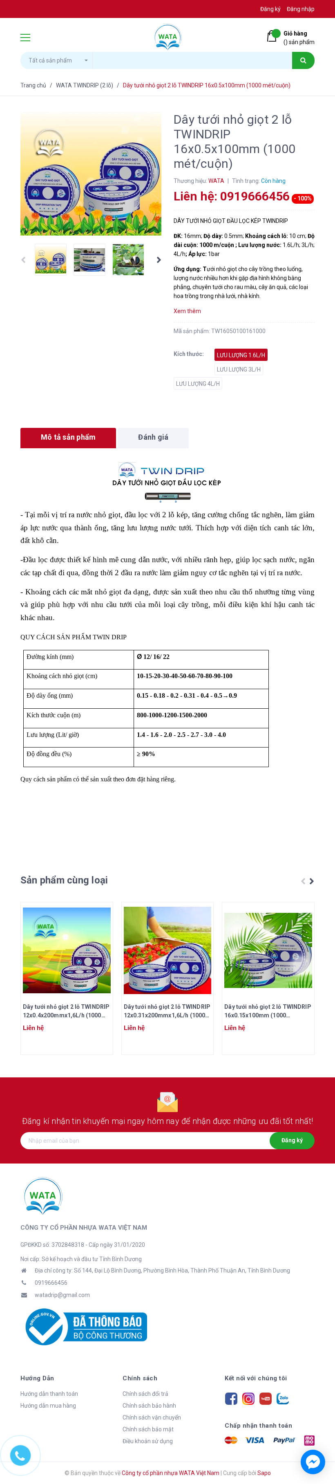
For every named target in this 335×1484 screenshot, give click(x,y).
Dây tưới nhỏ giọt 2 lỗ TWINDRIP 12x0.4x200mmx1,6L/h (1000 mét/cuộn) (66, 1011)
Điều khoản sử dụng (148, 1441)
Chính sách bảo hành (149, 1405)
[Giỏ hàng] (273, 36)
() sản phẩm (299, 37)
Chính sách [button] (140, 1378)
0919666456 (51, 1282)
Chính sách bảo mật (148, 1429)
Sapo (264, 1473)
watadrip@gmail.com (62, 1295)
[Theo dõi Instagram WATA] (248, 1397)
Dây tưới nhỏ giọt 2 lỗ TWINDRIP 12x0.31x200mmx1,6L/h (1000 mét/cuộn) (167, 1011)
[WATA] (42, 1195)
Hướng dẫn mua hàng (48, 1405)
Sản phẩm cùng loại (64, 880)
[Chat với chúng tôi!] (313, 1462)
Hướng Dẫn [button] (37, 1378)
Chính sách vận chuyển (152, 1417)
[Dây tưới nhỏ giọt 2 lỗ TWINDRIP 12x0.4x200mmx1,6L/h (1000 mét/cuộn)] (67, 950)
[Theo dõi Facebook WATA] (231, 1397)
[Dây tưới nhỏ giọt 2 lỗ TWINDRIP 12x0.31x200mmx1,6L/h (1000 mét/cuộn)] (168, 950)
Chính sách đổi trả (145, 1394)
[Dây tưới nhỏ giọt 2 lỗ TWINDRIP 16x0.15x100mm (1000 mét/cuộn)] (268, 950)
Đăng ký (292, 1140)
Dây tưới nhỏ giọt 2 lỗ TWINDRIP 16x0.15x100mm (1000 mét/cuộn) (267, 1011)
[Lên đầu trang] (314, 1433)
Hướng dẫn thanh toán (49, 1394)
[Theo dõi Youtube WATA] (265, 1397)
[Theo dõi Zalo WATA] (282, 1397)
